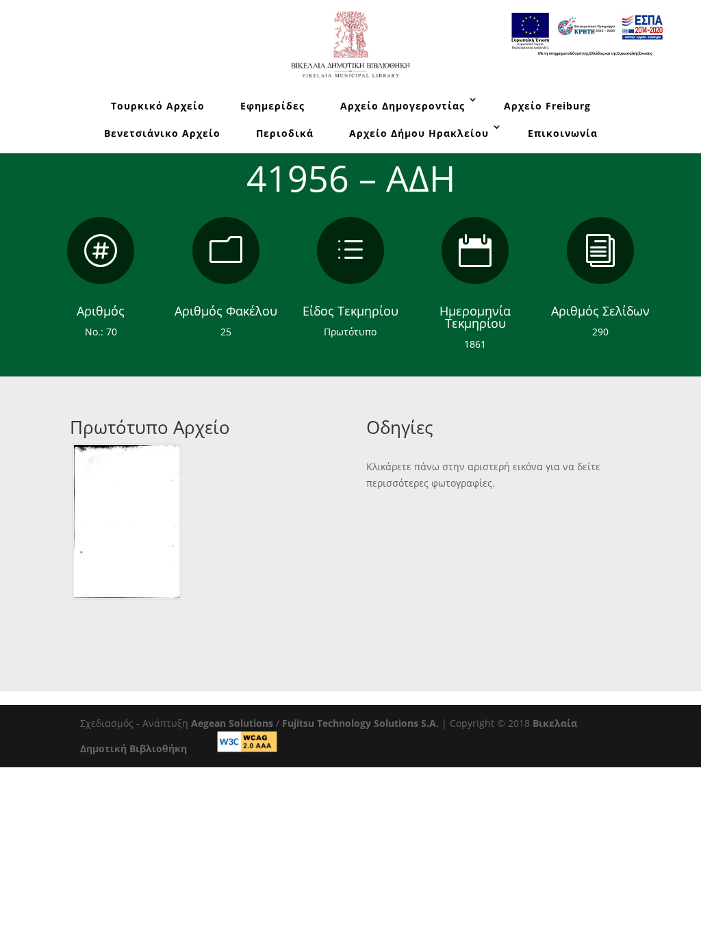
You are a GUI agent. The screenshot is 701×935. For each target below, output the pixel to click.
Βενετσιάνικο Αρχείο (162, 133)
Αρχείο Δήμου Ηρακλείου (419, 133)
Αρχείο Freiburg (547, 105)
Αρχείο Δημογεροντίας (402, 105)
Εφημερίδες (272, 105)
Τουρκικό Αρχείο (158, 105)
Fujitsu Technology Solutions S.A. (360, 723)
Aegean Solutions (232, 723)
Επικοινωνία (563, 133)
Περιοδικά (285, 133)
